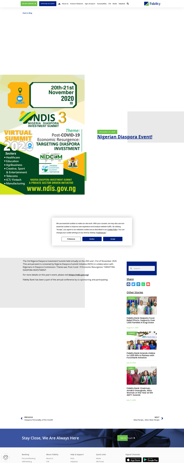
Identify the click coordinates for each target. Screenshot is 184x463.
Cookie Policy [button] (112, 230)
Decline (91, 239)
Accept (113, 239)
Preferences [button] (101, 233)
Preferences (71, 239)
